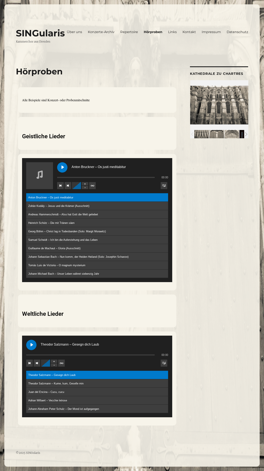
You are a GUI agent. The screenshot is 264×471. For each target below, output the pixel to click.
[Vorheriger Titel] (60, 185)
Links (172, 32)
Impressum (211, 32)
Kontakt (189, 32)
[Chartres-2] (201, 134)
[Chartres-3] (216, 134)
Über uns (74, 32)
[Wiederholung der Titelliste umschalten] (92, 185)
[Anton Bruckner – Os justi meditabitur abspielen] (62, 167)
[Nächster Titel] (68, 185)
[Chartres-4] (231, 134)
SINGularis (40, 33)
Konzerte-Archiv (101, 32)
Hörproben (153, 32)
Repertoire (129, 32)
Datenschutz (237, 32)
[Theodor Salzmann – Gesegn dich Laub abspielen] (31, 345)
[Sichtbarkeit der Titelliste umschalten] (164, 185)
